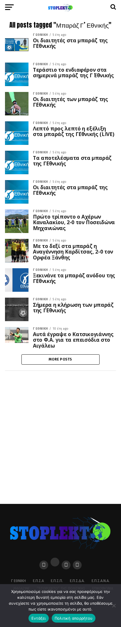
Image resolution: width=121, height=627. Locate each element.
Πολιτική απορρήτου (74, 618)
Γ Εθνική (18, 581)
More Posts (60, 359)
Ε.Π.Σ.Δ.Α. (77, 581)
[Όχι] (114, 605)
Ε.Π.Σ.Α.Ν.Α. (101, 581)
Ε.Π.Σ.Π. (57, 581)
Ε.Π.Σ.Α (38, 581)
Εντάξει (38, 618)
